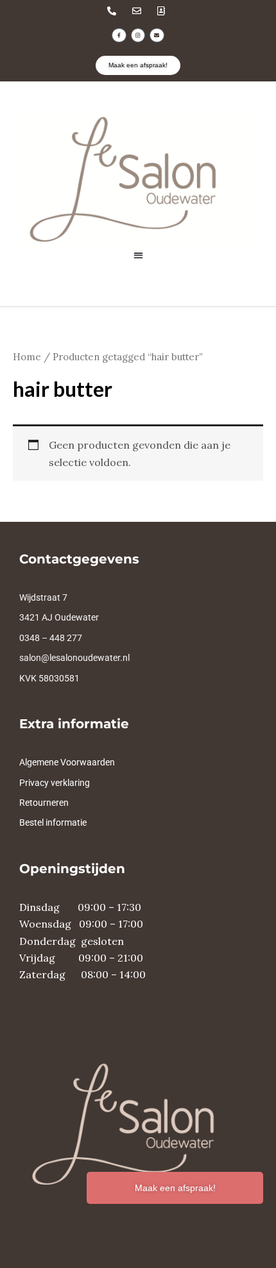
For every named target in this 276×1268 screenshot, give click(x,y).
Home (27, 357)
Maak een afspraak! (175, 1188)
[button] (138, 254)
